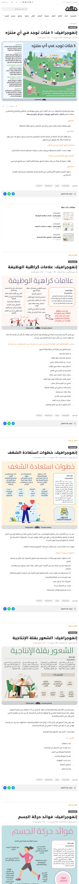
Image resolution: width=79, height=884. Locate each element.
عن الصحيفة (5, 2)
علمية (27, 16)
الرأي (33, 16)
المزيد (7, 16)
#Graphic (39, 185)
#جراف (57, 185)
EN (12, 2)
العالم (60, 16)
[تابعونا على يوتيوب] (25, 2)
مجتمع (20, 16)
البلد (66, 16)
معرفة (47, 16)
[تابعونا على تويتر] (32, 2)
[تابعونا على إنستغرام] (28, 2)
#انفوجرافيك (65, 185)
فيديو (13, 16)
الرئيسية (73, 16)
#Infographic (48, 185)
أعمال (53, 16)
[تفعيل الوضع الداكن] (16, 2)
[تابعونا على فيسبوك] (30, 2)
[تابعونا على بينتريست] (23, 2)
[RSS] (21, 2)
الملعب (39, 16)
